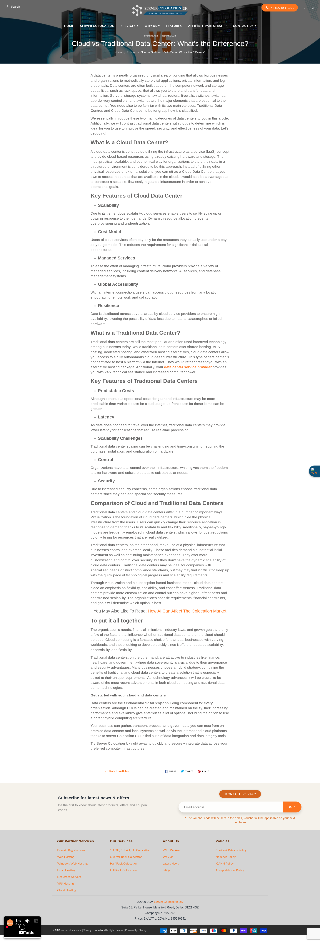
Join (292, 806)
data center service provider (188, 367)
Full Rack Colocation (123, 870)
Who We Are (171, 850)
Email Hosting (66, 870)
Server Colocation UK (168, 901)
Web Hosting (65, 856)
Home (69, 25)
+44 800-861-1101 (281, 7)
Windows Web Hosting (72, 863)
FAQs (166, 870)
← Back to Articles (117, 771)
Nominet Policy (226, 856)
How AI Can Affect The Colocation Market (187, 611)
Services (129, 25)
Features (174, 25)
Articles (131, 52)
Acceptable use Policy (230, 870)
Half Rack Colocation (124, 863)
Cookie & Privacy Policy (231, 850)
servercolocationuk (71, 930)
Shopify (87, 930)
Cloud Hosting (66, 890)
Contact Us (244, 25)
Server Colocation (97, 25)
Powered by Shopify (136, 930)
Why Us (151, 25)
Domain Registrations (71, 850)
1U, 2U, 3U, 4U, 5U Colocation (130, 850)
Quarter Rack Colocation (126, 856)
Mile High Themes (113, 930)
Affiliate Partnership (207, 25)
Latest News (171, 863)
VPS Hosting (65, 883)
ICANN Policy (225, 863)
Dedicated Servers (69, 876)
